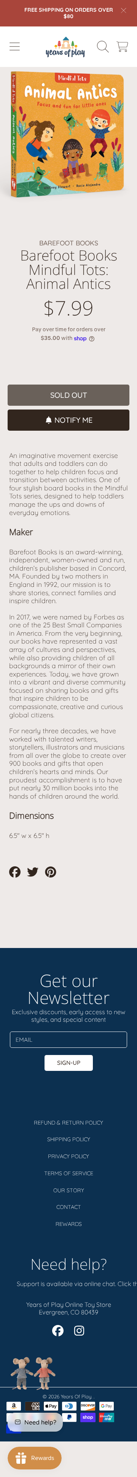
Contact (68, 1207)
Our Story (68, 1190)
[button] (14, 46)
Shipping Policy (68, 1139)
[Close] (124, 10)
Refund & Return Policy (68, 1122)
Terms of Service (68, 1173)
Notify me (73, 420)
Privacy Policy (68, 1156)
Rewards (69, 1224)
